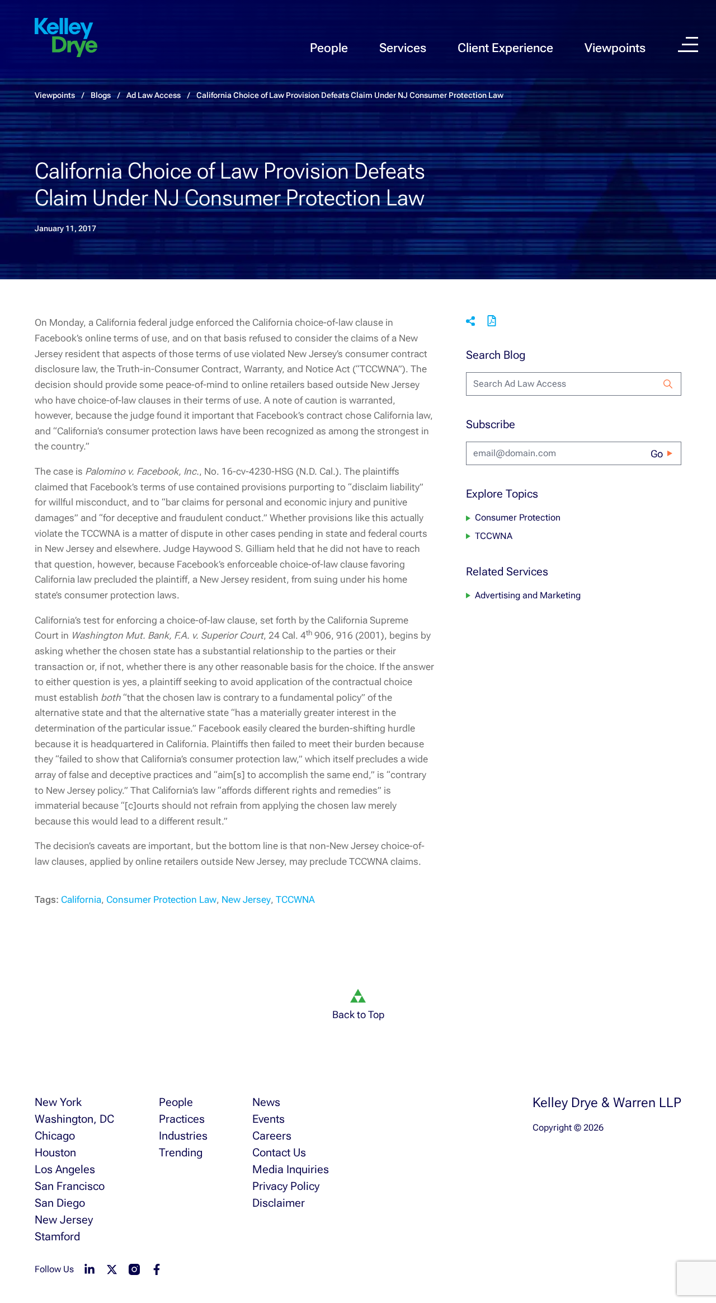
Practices (182, 1119)
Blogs (101, 95)
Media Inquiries (290, 1169)
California (81, 899)
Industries (183, 1135)
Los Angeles (65, 1169)
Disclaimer (278, 1203)
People (329, 48)
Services (402, 48)
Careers (271, 1135)
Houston (55, 1152)
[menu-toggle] (688, 44)
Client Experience (505, 48)
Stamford (57, 1236)
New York (58, 1102)
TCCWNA (295, 899)
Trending (180, 1152)
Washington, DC (74, 1119)
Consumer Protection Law (161, 899)
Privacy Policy (285, 1186)
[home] (66, 38)
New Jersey (246, 899)
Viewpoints (615, 48)
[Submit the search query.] (668, 384)
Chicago (55, 1135)
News (266, 1102)
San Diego (60, 1203)
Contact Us (279, 1152)
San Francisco (70, 1186)
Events (268, 1119)
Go (657, 454)
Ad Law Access (153, 95)
